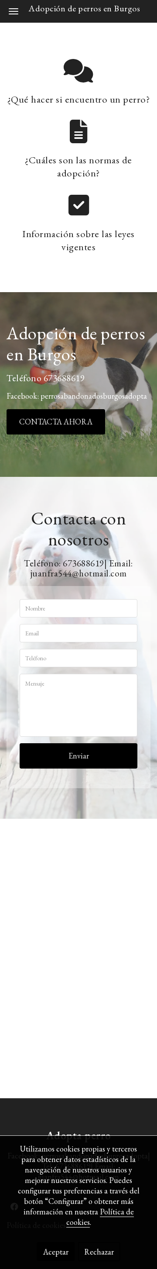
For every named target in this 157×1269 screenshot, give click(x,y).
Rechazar (99, 1252)
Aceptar (55, 1252)
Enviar (78, 756)
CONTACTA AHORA (55, 422)
